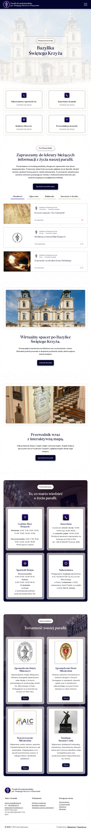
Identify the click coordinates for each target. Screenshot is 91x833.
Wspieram (62, 809)
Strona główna (64, 802)
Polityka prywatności (39, 803)
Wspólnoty (62, 807)
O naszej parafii (64, 804)
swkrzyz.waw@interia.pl (13, 803)
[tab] (18, 196)
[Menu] (85, 4)
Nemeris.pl (71, 827)
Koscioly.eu (81, 827)
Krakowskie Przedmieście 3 (14, 808)
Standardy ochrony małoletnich (43, 808)
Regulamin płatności (39, 805)
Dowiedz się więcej (24, 105)
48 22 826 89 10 (13, 805)
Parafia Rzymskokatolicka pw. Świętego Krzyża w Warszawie (25, 4)
